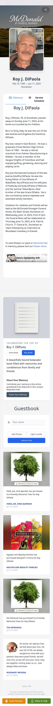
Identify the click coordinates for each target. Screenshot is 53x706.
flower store (40, 246)
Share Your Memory (18, 394)
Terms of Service (34, 694)
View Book (13, 352)
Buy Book (28, 352)
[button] (26, 469)
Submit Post (26, 440)
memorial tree (40, 243)
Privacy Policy (19, 694)
